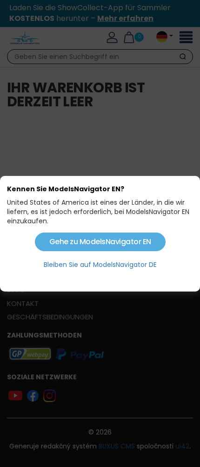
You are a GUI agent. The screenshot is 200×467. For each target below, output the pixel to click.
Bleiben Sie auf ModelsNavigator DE (100, 264)
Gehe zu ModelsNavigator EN (100, 241)
